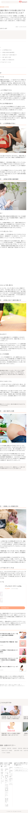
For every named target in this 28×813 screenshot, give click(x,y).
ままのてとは (6, 785)
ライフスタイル (2, 781)
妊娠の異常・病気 (18, 750)
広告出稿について (10, 780)
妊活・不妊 (2, 769)
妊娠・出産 (2, 773)
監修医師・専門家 (6, 777)
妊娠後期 (15, 748)
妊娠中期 (9, 748)
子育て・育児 (2, 777)
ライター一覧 (6, 773)
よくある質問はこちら (18, 767)
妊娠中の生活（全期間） (7, 750)
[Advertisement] (14, 268)
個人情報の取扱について (6, 800)
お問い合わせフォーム (21, 770)
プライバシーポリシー (6, 794)
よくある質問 (6, 805)
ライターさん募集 (10, 775)
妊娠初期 (4, 748)
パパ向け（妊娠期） (6, 752)
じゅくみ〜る (10, 783)
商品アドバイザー (6, 781)
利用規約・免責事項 (6, 789)
